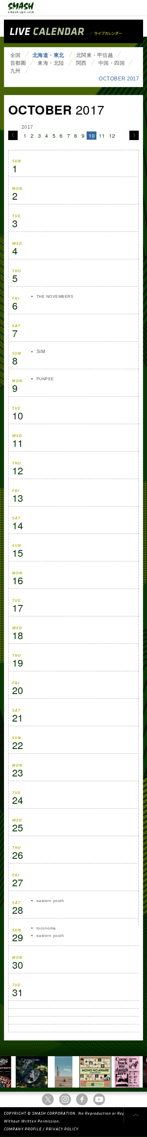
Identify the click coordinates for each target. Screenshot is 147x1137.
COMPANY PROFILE (23, 1129)
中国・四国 (111, 63)
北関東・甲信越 (94, 55)
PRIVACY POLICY (62, 1129)
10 (91, 135)
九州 (15, 71)
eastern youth (50, 900)
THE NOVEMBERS (54, 296)
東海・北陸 (51, 63)
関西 (81, 63)
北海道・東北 (48, 55)
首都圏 (18, 63)
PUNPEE (45, 379)
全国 (15, 55)
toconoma (46, 928)
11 (102, 135)
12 (112, 135)
